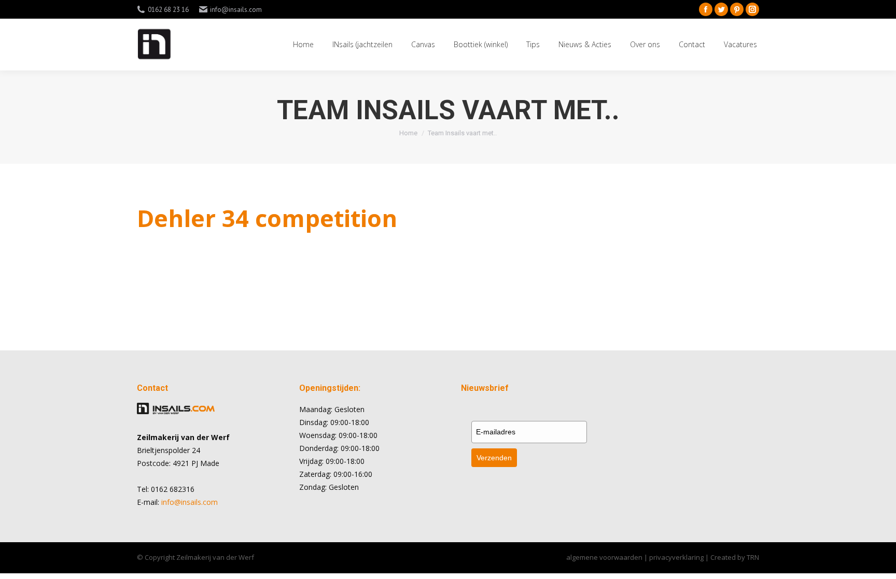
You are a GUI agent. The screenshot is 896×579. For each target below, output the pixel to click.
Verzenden (494, 458)
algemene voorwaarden (604, 557)
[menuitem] (303, 44)
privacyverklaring (677, 557)
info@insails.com (189, 502)
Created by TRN (734, 557)
